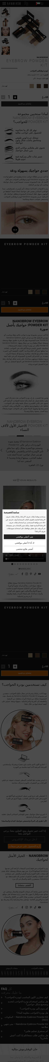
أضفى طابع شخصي (24, 549)
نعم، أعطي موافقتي (24, 536)
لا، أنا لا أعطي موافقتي (24, 543)
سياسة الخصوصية (11, 512)
